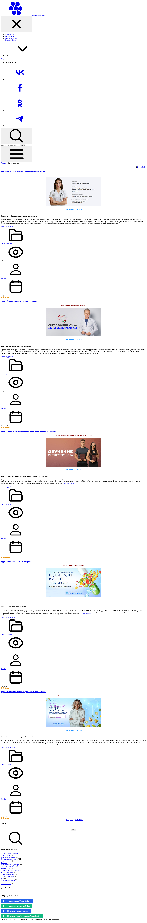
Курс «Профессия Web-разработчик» (16, 911)
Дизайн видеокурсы (8, 866)
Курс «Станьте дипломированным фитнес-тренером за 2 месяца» (29, 431)
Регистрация (8, 59)
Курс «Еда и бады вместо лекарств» (16, 561)
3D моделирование (7, 872)
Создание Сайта (6, 861)
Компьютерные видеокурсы (10, 865)
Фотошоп (4, 863)
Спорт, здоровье (6, 244)
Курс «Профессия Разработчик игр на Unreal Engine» (22, 916)
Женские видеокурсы (8, 857)
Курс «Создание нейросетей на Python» (17, 906)
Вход (2, 59)
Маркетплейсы (6, 884)
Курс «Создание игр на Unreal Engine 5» (17, 901)
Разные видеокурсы (7, 876)
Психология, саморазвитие (10, 870)
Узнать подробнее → (8, 226)
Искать (22, 145)
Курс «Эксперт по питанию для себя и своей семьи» (23, 692)
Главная (3, 163)
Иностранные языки (8, 880)
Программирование (7, 874)
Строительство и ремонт (9, 859)
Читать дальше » (69, 483)
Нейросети (4, 882)
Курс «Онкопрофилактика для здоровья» (19, 301)
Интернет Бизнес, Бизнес (9, 853)
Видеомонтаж (5, 868)
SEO (2, 878)
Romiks (3, 278)
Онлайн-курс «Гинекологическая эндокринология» (23, 171)
